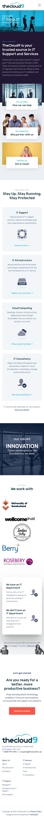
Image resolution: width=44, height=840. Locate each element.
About (4, 764)
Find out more (21, 245)
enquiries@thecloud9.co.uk (31, 752)
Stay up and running (20, 344)
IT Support (27, 764)
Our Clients (6, 771)
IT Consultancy (28, 775)
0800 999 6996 (10, 752)
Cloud (25, 771)
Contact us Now (22, 711)
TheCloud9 (33, 815)
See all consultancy (21, 395)
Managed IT (6, 785)
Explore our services (21, 293)
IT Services (27, 760)
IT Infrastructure (29, 768)
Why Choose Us (8, 768)
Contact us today (22, 593)
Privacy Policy (35, 812)
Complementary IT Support (9, 790)
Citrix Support (7, 795)
